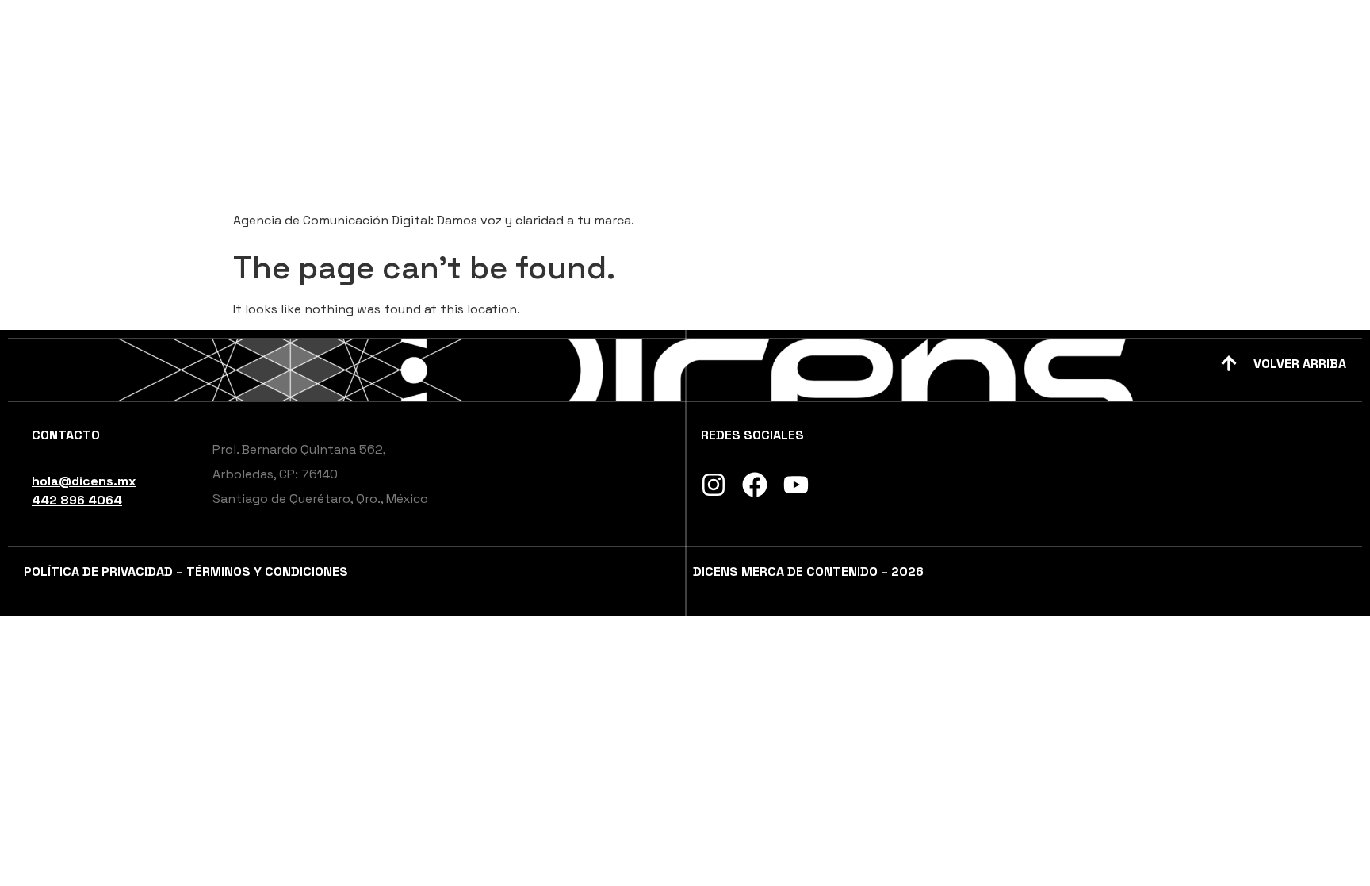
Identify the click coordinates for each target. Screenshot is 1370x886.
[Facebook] (754, 484)
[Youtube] (796, 484)
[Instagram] (713, 484)
